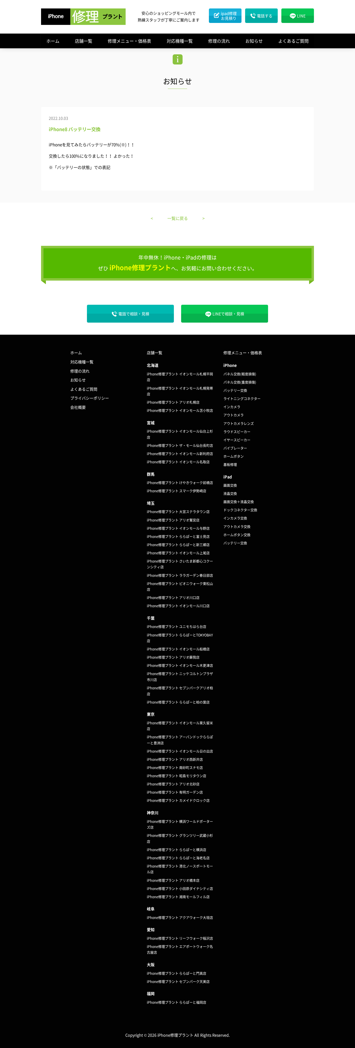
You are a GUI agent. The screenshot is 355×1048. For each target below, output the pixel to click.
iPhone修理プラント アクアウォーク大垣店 (180, 917)
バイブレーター (235, 448)
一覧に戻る (177, 218)
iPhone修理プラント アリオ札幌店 (173, 402)
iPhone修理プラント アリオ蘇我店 (173, 657)
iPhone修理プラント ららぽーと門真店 (176, 973)
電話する (264, 16)
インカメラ (231, 406)
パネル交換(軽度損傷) (239, 373)
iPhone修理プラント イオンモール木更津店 (180, 665)
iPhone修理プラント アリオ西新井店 (175, 759)
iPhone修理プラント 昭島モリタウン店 (176, 775)
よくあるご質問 (293, 41)
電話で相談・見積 (133, 314)
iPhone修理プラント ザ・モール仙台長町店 (180, 445)
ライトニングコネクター (242, 398)
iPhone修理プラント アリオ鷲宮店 (173, 519)
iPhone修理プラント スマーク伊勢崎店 (176, 490)
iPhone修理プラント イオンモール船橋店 (178, 648)
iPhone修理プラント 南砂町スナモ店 (175, 767)
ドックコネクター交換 (240, 509)
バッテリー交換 (235, 390)
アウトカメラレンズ (238, 423)
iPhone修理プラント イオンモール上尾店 (178, 552)
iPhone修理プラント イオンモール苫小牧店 (180, 410)
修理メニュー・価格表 (129, 41)
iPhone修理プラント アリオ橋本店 (173, 880)
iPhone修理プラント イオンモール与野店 (178, 528)
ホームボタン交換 (236, 534)
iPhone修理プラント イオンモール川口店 (178, 605)
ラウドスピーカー (236, 431)
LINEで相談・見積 (228, 314)
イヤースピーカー (236, 439)
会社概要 (78, 407)
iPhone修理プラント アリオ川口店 (173, 597)
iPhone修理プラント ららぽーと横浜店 (176, 849)
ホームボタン (233, 456)
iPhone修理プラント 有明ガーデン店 (175, 792)
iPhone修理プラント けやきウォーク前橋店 (180, 482)
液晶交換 (230, 493)
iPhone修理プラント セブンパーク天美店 (178, 981)
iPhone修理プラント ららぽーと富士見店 (178, 536)
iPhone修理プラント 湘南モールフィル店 (178, 896)
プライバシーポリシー (89, 398)
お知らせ (254, 41)
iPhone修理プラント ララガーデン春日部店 (180, 575)
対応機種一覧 (180, 41)
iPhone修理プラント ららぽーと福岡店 (176, 1002)
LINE (301, 16)
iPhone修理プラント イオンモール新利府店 (180, 453)
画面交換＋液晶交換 (238, 501)
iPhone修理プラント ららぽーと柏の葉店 (178, 702)
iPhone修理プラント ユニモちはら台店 (176, 626)
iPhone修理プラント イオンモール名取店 (178, 461)
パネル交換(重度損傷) (239, 382)
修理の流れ (219, 41)
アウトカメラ (233, 414)
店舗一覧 (83, 41)
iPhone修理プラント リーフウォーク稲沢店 (180, 938)
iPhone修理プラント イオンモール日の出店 (180, 751)
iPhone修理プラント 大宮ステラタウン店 (178, 511)
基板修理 (230, 464)
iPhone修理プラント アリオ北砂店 (173, 783)
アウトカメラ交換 (236, 526)
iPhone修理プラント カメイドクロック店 (178, 800)
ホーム (52, 41)
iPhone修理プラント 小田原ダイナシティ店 (180, 888)
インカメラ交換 (235, 518)
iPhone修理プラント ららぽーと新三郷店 (178, 544)
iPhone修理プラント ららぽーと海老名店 (178, 857)
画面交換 (230, 485)
